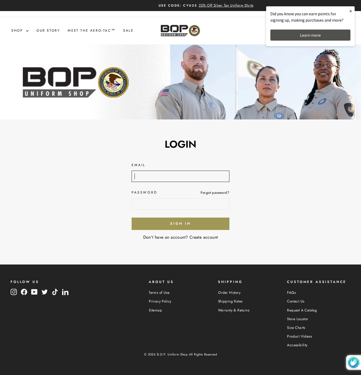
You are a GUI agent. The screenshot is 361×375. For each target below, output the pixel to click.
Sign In (180, 223)
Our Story (48, 30)
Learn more (310, 35)
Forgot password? (215, 192)
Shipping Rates (230, 301)
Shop (18, 30)
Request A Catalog (302, 310)
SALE (128, 30)
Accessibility (297, 345)
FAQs (291, 292)
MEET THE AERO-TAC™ (91, 30)
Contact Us (295, 301)
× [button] (350, 11)
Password (145, 192)
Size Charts (296, 327)
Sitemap (155, 310)
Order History (229, 292)
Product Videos (299, 336)
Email (139, 164)
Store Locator (297, 318)
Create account (203, 237)
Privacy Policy (160, 301)
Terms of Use (159, 292)
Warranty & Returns (233, 310)
